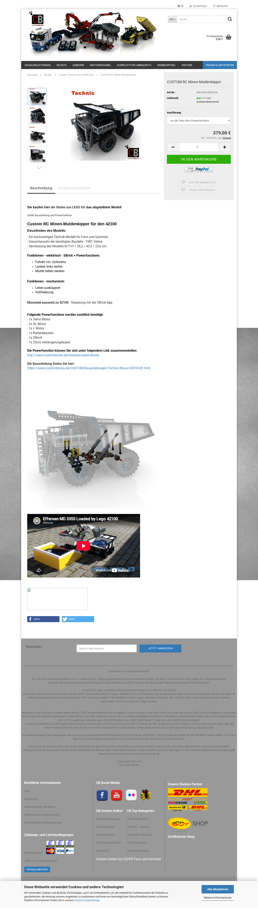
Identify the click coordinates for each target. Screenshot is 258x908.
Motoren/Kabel (100, 65)
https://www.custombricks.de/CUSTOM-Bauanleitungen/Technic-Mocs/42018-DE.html (88, 368)
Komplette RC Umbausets (134, 65)
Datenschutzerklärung (86, 900)
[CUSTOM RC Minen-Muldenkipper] (105, 125)
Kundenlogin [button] (199, 6)
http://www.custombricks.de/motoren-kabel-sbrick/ (63, 355)
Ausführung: (174, 112)
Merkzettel (221, 6)
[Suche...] (230, 19)
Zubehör (78, 65)
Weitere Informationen (218, 897)
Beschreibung (41, 188)
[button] (181, 6)
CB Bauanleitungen (37, 65)
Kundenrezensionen (74, 188)
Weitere (187, 65)
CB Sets (61, 65)
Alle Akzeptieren (217, 889)
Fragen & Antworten (220, 65)
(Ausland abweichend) (208, 102)
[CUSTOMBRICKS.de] (93, 35)
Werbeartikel (166, 65)
